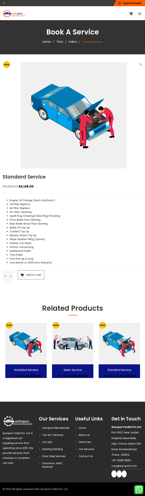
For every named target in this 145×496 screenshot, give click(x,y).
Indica (73, 42)
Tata (59, 42)
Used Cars (85, 442)
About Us (84, 435)
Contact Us (86, 456)
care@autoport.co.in (124, 466)
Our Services (86, 449)
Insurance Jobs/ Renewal (52, 465)
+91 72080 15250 (121, 460)
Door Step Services (54, 456)
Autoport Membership (55, 428)
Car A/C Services (52, 435)
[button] (140, 64)
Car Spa (47, 442)
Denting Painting (52, 449)
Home (46, 42)
